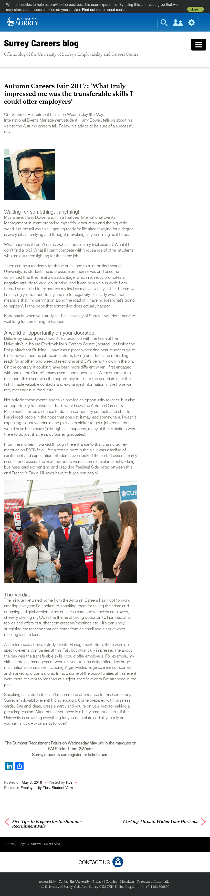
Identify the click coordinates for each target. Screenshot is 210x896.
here (104, 755)
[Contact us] (117, 862)
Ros (69, 782)
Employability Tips (35, 787)
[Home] (22, 21)
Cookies (111, 881)
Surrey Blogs (16, 844)
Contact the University (74, 881)
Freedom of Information (154, 881)
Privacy (97, 881)
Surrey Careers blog (41, 43)
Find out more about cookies (105, 9)
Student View (62, 787)
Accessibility (47, 881)
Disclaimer (127, 881)
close (194, 9)
